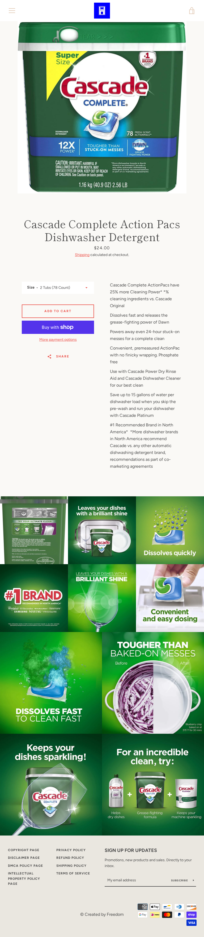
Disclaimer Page (24, 858)
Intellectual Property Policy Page (24, 879)
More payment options (58, 339)
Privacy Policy (71, 850)
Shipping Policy (71, 866)
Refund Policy (70, 858)
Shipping (82, 255)
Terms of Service (73, 873)
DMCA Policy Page (25, 866)
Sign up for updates (131, 850)
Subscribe (180, 880)
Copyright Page (23, 850)
